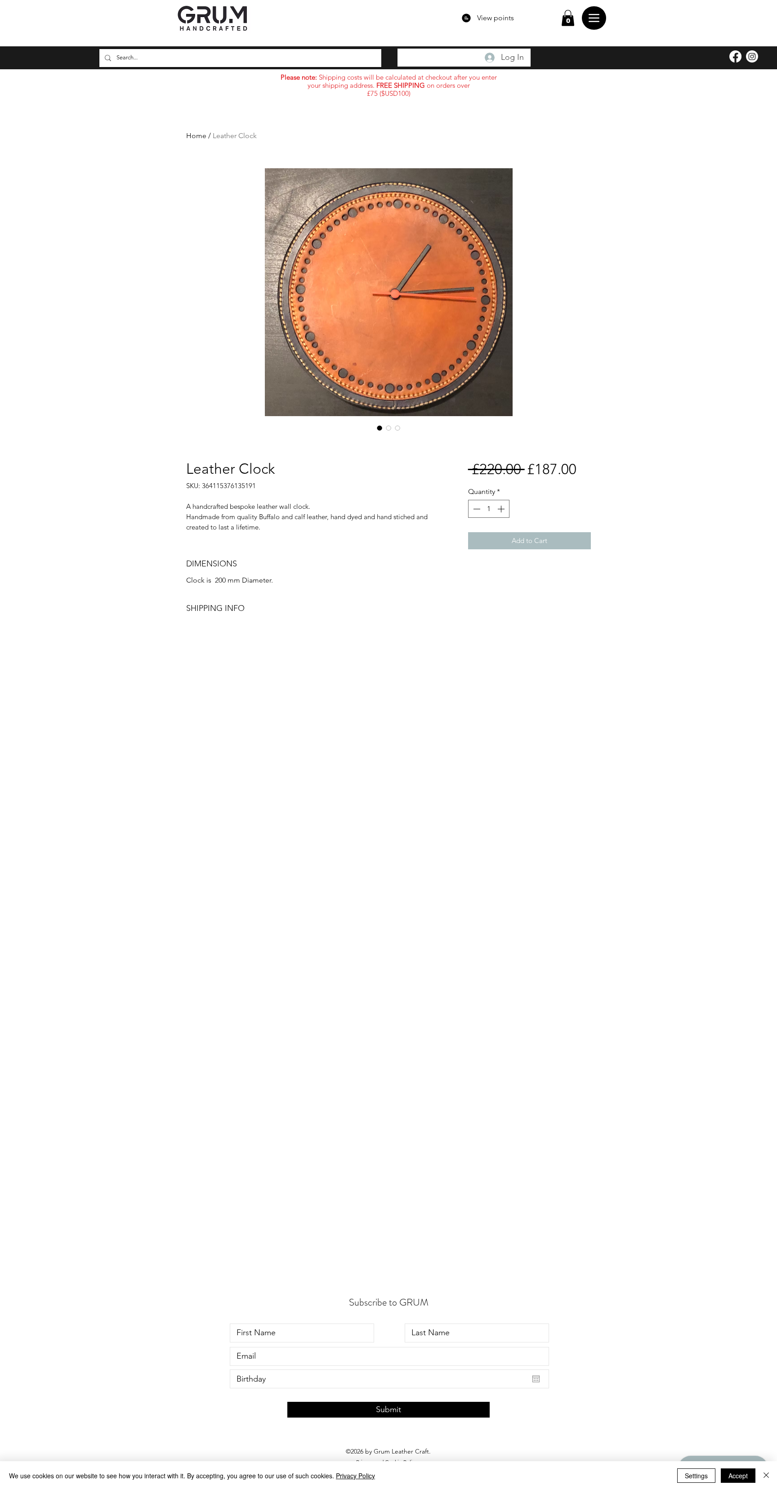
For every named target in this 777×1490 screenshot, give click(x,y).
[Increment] (502, 508)
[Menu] (594, 18)
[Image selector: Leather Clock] (379, 427)
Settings (696, 1475)
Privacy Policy (355, 1475)
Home (196, 135)
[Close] (766, 1475)
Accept (738, 1475)
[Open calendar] (536, 1378)
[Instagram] (752, 56)
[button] (568, 18)
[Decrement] (475, 508)
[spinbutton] (489, 508)
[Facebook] (735, 56)
